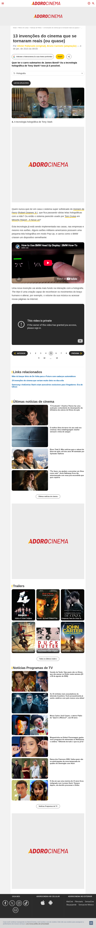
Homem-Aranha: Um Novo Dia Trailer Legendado (23, 651)
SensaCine (89, 901)
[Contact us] (16, 910)
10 (44, 358)
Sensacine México (86, 905)
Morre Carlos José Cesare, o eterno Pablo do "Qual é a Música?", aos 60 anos (66, 717)
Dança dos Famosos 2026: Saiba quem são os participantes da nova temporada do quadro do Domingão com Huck (66, 761)
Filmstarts (79, 901)
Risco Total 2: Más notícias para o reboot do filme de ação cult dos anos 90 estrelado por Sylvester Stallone (67, 452)
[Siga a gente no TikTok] (26, 903)
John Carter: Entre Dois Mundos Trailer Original (73, 651)
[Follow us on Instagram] (19, 903)
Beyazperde (71, 905)
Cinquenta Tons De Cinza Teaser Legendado (73, 618)
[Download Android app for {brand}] (52, 902)
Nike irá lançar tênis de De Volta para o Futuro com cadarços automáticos (44, 376)
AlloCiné (69, 901)
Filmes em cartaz (23, 27)
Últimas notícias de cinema (48, 496)
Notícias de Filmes (36, 27)
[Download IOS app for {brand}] (44, 902)
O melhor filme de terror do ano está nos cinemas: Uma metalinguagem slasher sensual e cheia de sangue (66, 430)
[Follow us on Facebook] (5, 903)
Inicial (14, 27)
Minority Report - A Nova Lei (26, 220)
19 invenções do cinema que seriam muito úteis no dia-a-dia (38, 380)
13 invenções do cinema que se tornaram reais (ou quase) (61, 27)
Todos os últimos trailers (48, 659)
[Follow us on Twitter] (12, 903)
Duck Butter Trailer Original (48, 651)
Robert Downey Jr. (27, 212)
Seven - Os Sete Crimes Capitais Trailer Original (48, 618)
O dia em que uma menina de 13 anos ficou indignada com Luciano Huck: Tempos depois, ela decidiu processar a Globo (67, 783)
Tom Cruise (70, 216)
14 (57, 358)
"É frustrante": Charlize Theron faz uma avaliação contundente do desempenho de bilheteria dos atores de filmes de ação (66, 408)
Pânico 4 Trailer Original (23, 618)
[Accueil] (46, 3)
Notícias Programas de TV (48, 806)
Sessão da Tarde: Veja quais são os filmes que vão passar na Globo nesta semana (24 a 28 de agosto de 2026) (66, 674)
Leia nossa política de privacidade (37, 924)
